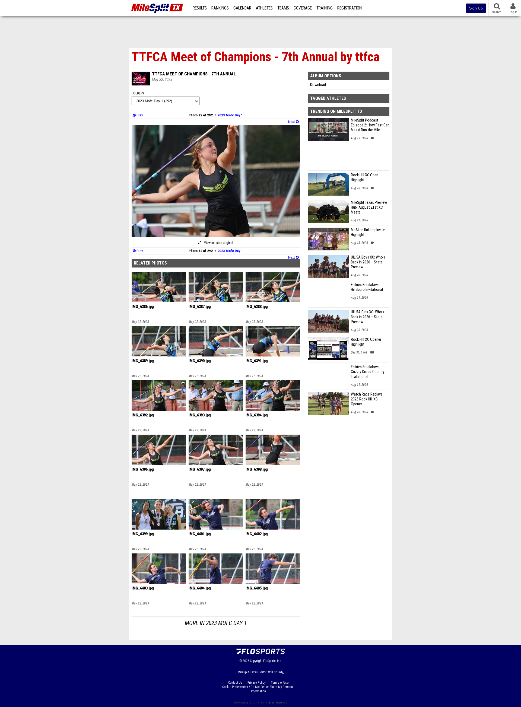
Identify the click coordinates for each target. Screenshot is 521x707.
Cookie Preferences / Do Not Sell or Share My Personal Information (258, 689)
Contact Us (235, 682)
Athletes (264, 8)
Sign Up (476, 8)
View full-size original (218, 243)
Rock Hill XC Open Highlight (364, 177)
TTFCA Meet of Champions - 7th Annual (194, 74)
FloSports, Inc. (272, 661)
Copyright (256, 661)
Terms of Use (279, 682)
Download (318, 84)
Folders (138, 93)
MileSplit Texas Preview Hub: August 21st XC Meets (369, 207)
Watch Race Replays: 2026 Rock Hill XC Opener (367, 399)
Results (200, 8)
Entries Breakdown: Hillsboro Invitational (367, 287)
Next (292, 122)
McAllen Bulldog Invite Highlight (368, 232)
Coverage (303, 8)
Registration (349, 8)
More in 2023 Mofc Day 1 (216, 623)
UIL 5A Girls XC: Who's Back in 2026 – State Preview (367, 317)
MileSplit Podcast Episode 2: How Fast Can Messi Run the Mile (370, 125)
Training (324, 8)
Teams (283, 8)
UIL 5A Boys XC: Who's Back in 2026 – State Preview (368, 262)
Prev (139, 115)
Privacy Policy (256, 682)
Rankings (220, 8)
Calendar (242, 8)
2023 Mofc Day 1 (230, 115)
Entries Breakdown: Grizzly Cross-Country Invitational (368, 372)
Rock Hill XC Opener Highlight (366, 342)
